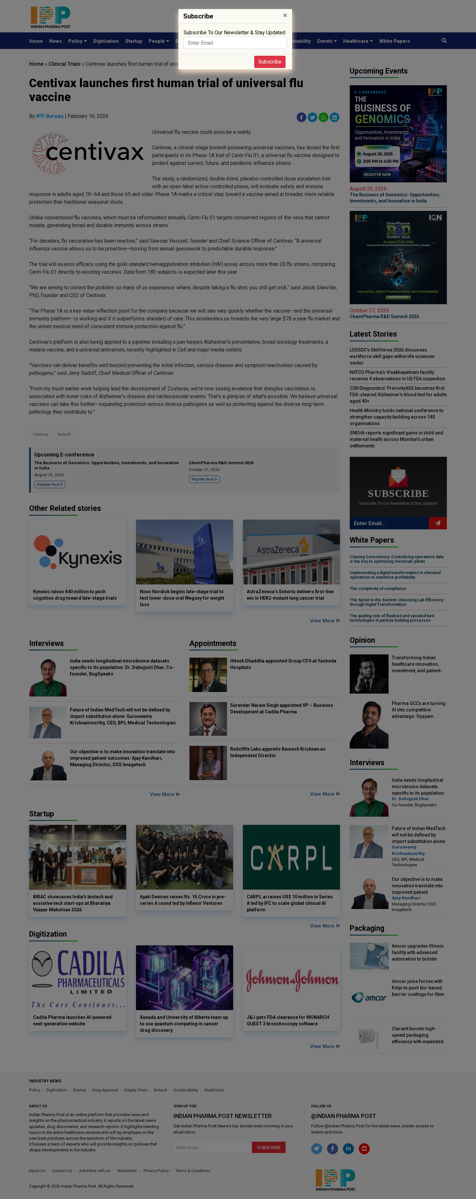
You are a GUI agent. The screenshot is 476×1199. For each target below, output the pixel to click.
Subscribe (269, 62)
